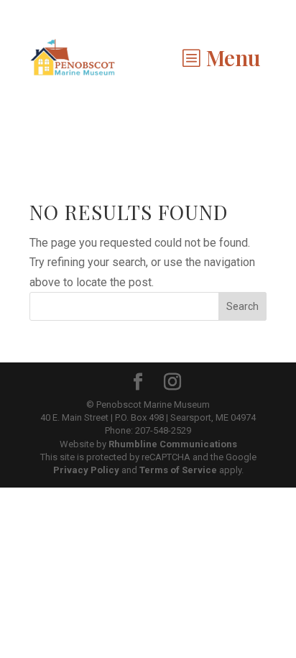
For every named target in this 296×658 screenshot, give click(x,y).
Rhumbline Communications (172, 444)
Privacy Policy (86, 470)
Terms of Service (178, 470)
